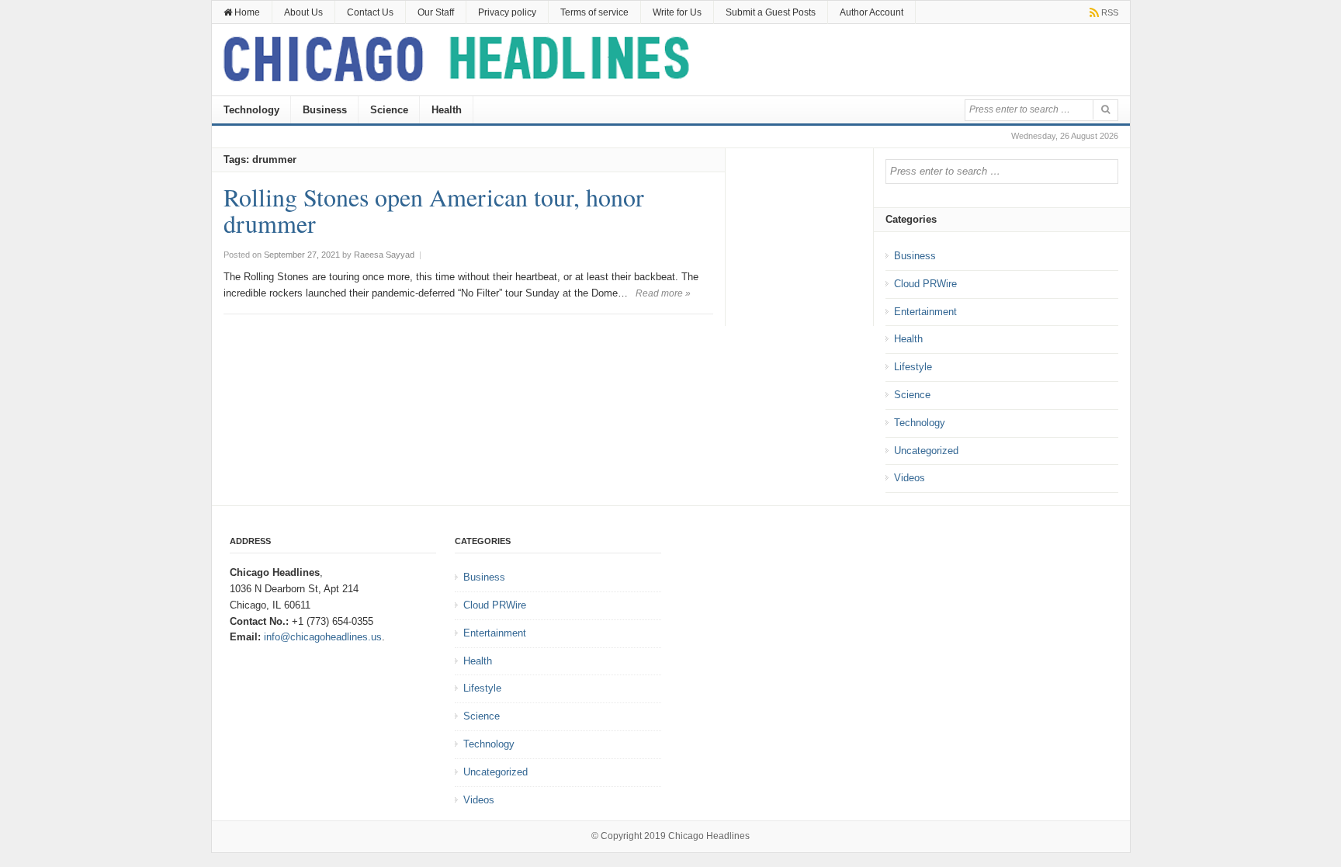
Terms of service (594, 12)
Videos (909, 478)
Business (325, 110)
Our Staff (436, 12)
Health (446, 110)
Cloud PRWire (925, 284)
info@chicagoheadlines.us (323, 637)
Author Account (871, 12)
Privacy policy (507, 12)
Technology (251, 110)
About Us (303, 12)
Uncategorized (926, 450)
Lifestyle (913, 367)
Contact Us (370, 12)
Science (389, 110)
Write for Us (677, 12)
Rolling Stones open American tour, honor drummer (434, 210)
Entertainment (925, 311)
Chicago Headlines (709, 836)
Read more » (663, 293)
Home (246, 12)
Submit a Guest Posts (771, 12)
